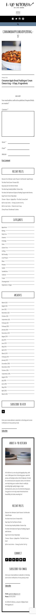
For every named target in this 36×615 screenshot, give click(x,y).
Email (4, 148)
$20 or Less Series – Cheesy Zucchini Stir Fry (13, 203)
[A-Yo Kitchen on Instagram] (17, 559)
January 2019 (5, 360)
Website (4, 154)
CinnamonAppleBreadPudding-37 (18, 34)
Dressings (4, 241)
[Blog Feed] (3, 411)
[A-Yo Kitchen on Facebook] (6, 559)
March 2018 (4, 394)
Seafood (4, 275)
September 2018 (6, 374)
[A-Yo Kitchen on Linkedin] (13, 559)
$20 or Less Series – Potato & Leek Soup (12, 206)
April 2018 (4, 391)
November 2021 (6, 313)
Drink (3, 244)
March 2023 (4, 303)
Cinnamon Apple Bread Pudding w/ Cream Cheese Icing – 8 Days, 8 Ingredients (17, 81)
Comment (5, 109)
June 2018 (4, 384)
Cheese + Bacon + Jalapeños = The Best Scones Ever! (15, 199)
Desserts (4, 237)
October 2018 (5, 370)
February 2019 (5, 357)
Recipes (4, 264)
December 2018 (6, 363)
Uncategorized (5, 281)
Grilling (3, 251)
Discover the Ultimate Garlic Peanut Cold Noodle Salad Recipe (17, 179)
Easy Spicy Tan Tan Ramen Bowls (10, 186)
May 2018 (4, 387)
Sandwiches (5, 271)
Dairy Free (4, 234)
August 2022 (5, 306)
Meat (3, 261)
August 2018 (5, 377)
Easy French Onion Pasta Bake (9, 196)
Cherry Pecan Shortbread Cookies (10, 209)
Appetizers (4, 227)
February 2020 (5, 326)
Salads (3, 268)
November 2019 (6, 333)
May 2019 (4, 347)
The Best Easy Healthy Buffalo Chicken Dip (12, 189)
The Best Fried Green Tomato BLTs (10, 182)
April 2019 (4, 350)
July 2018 (4, 380)
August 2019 (5, 336)
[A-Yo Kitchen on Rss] (24, 559)
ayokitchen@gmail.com (14, 594)
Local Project (5, 258)
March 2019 (4, 353)
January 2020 (5, 330)
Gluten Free (5, 248)
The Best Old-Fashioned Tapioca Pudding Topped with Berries (17, 192)
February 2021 (5, 323)
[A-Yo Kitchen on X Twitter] (10, 559)
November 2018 (6, 367)
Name (4, 142)
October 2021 (5, 316)
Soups (3, 278)
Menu (18, 12)
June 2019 (4, 343)
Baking (3, 231)
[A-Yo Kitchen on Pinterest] (20, 559)
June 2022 (4, 309)
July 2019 (4, 340)
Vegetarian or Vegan (7, 285)
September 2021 (6, 319)
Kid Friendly (5, 254)
